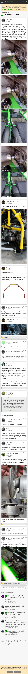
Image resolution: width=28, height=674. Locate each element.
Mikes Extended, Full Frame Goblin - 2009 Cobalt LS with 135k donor (15, 597)
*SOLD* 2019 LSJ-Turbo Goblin (15, 606)
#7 (26, 350)
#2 (26, 200)
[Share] (24, 19)
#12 (26, 442)
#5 (26, 318)
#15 (26, 537)
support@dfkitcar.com (8, 9)
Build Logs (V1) (13, 601)
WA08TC (9, 20)
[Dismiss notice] (25, 6)
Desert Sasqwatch (12, 453)
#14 (26, 528)
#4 (26, 306)
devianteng (7, 634)
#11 (26, 428)
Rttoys (8, 202)
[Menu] (2, 1)
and (10, 387)
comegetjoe (10, 393)
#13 (26, 452)
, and (12, 583)
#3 (26, 267)
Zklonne (7, 626)
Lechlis (6, 607)
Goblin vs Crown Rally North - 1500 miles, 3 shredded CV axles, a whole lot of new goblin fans (16, 622)
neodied (6, 616)
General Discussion (13, 626)
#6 (26, 341)
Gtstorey (9, 342)
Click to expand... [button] (14, 410)
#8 (26, 363)
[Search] (26, 1)
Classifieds (11, 607)
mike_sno (7, 601)
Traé (7, 429)
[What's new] (23, 1)
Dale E (8, 364)
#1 (26, 19)
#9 (26, 392)
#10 (26, 418)
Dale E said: (5, 398)
